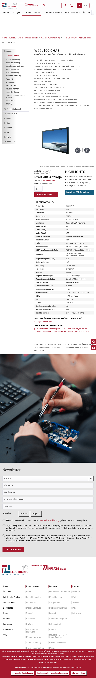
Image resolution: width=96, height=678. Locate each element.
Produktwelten (32, 586)
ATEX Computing (12, 73)
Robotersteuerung (13, 63)
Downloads (8, 608)
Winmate (76, 592)
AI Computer (10, 82)
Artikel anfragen (44, 194)
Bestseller (30, 618)
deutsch (24, 513)
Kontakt (7, 137)
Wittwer (75, 602)
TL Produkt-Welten (11, 56)
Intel (74, 608)
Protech (75, 597)
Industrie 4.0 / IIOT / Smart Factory (58, 636)
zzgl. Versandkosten (49, 180)
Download (8, 128)
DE (79, 5)
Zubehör (30, 613)
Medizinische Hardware (15, 66)
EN (85, 5)
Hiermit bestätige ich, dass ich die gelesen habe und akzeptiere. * (47, 520)
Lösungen (8, 51)
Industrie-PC (10, 101)
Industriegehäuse (12, 92)
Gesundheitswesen (57, 642)
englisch (36, 513)
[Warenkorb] (71, 5)
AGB (5, 635)
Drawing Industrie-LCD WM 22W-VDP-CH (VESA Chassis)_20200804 (62, 331)
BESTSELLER (11, 86)
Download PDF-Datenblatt (77, 192)
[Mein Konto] (65, 5)
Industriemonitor (12, 89)
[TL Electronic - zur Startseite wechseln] (10, 6)
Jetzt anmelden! (13, 549)
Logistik (52, 613)
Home (5, 586)
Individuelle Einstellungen (22, 673)
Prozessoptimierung (58, 608)
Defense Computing (13, 76)
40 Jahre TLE (9, 142)
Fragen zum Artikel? (44, 322)
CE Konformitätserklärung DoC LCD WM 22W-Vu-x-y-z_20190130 (61, 329)
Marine (52, 648)
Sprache (6, 513)
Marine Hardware (12, 69)
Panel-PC (9, 79)
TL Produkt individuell (12, 109)
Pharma (52, 629)
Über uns (7, 118)
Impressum (8, 624)
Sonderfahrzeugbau (58, 618)
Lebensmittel (55, 624)
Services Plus (9, 602)
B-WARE (9, 104)
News (6, 132)
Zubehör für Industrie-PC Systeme (15, 96)
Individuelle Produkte (12, 597)
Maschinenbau (55, 597)
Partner (7, 123)
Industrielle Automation (59, 592)
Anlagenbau (54, 602)
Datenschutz (8, 629)
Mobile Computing (13, 60)
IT (92, 5)
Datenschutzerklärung (49, 520)
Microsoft (76, 613)
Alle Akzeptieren (78, 673)
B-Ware (29, 624)
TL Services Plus (10, 114)
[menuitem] (52, 5)
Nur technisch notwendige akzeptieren (52, 673)
